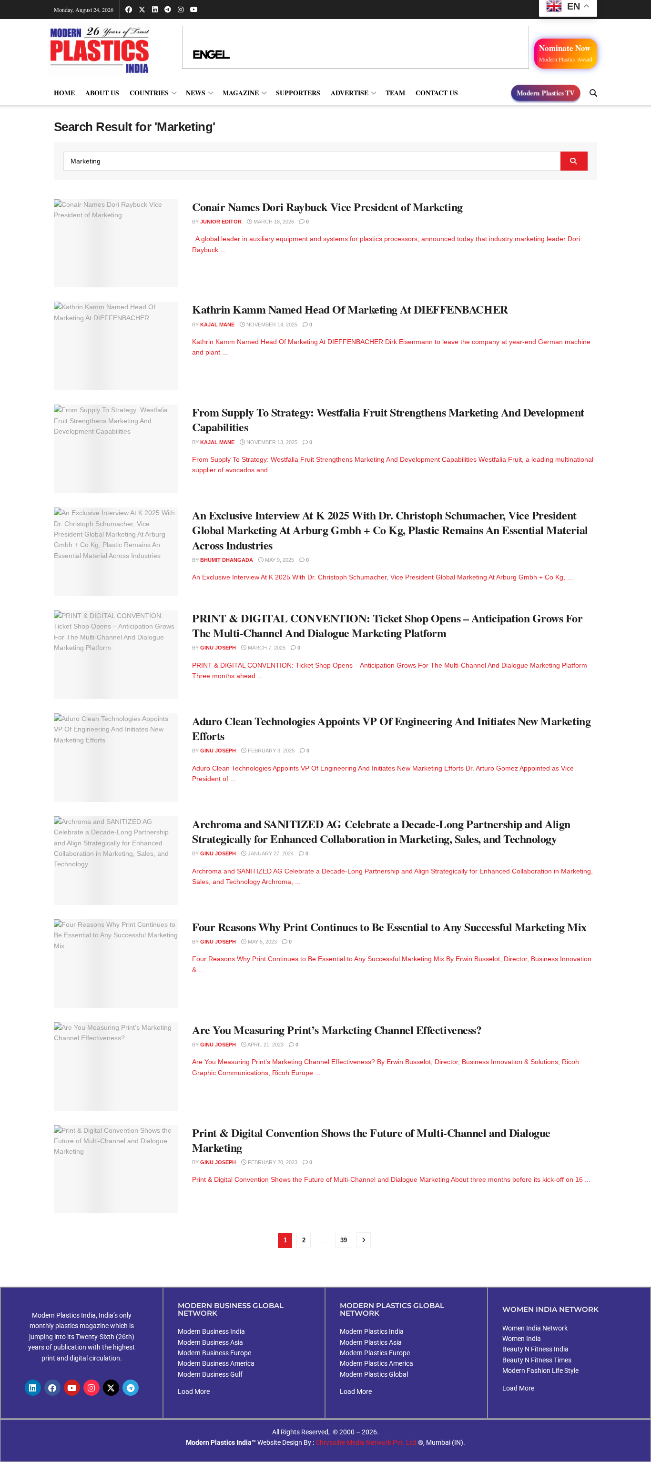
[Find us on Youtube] (194, 9)
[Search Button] (593, 93)
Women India (521, 1338)
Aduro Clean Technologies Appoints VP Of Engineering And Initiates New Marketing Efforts (391, 728)
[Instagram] (91, 1388)
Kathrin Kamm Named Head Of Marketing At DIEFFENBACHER (350, 309)
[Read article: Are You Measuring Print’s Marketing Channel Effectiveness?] (116, 1066)
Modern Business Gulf (210, 1374)
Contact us (437, 93)
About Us (102, 93)
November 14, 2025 (271, 324)
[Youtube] (72, 1388)
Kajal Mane (217, 324)
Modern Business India (211, 1331)
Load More (194, 1391)
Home (64, 93)
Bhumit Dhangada (226, 560)
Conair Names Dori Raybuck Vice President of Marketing (327, 206)
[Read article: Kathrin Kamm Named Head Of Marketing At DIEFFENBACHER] (116, 346)
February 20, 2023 (271, 1162)
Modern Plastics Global (374, 1374)
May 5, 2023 (261, 941)
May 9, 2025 (279, 560)
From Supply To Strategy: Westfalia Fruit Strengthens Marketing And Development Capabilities (388, 419)
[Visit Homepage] (108, 50)
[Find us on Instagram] (180, 9)
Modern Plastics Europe (375, 1353)
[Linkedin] (33, 1388)
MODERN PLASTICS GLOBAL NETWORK (392, 1309)
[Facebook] (52, 1388)
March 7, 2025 (265, 647)
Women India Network (535, 1328)
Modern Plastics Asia (371, 1342)
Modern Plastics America (376, 1363)
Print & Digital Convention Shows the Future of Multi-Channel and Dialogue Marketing (371, 1140)
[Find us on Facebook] (128, 9)
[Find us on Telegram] (167, 9)
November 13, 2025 (271, 442)
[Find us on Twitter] (142, 9)
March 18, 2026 (273, 221)
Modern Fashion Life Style (540, 1370)
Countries (149, 93)
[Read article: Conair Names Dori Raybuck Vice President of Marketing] (116, 243)
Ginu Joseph (218, 647)
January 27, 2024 (270, 853)
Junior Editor (221, 221)
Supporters (298, 93)
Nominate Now (565, 52)
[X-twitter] (111, 1388)
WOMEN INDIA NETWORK (550, 1309)
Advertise (349, 93)
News (195, 93)
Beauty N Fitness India (535, 1349)
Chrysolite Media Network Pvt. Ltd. (366, 1442)
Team (395, 93)
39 (343, 1240)
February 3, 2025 (270, 750)
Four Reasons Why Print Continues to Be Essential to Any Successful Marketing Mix (389, 926)
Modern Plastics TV (546, 92)
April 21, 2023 (265, 1044)
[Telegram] (130, 1388)
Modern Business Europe (214, 1353)
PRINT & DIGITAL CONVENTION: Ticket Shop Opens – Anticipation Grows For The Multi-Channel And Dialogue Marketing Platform (387, 625)
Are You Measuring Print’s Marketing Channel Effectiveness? (336, 1029)
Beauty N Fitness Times (536, 1360)
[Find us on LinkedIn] (155, 9)
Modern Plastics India (372, 1331)
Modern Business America (216, 1363)
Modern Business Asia (210, 1342)
